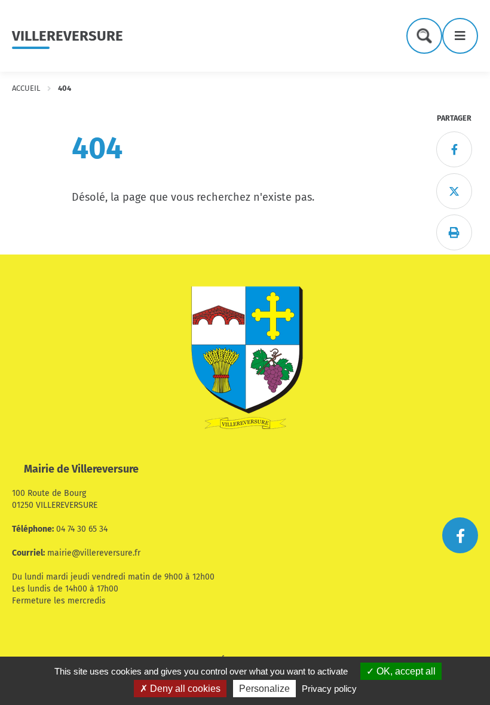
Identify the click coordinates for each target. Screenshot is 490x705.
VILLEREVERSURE (67, 35)
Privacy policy (329, 688)
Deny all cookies (184, 688)
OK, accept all (405, 671)
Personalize (264, 688)
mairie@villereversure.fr (93, 553)
